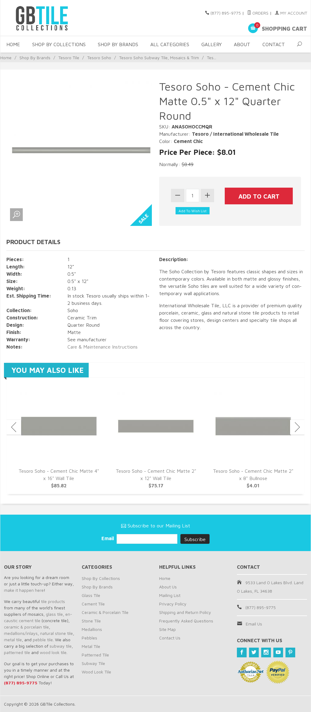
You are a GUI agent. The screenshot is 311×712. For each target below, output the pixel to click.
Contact (273, 44)
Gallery (211, 44)
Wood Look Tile (96, 671)
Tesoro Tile (68, 57)
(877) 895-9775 (225, 12)
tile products (53, 601)
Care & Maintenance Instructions (102, 346)
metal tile (13, 639)
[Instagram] (266, 652)
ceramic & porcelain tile (26, 626)
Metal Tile (91, 646)
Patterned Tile (95, 654)
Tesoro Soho (99, 57)
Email (108, 538)
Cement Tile (93, 603)
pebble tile (43, 639)
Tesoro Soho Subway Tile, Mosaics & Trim (159, 57)
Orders (259, 12)
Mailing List (169, 595)
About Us (168, 586)
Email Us (254, 623)
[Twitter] (254, 652)
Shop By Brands (118, 44)
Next (297, 427)
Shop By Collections (59, 44)
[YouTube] (278, 652)
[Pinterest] (290, 652)
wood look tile (53, 652)
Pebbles (89, 637)
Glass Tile (91, 595)
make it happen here (24, 590)
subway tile (61, 646)
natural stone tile (56, 633)
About (242, 44)
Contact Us (169, 637)
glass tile (54, 614)
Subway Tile (93, 663)
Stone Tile (91, 620)
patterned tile (17, 652)
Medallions (92, 629)
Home (13, 44)
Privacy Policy (172, 603)
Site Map (167, 629)
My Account (293, 12)
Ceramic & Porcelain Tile (105, 612)
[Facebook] (242, 652)
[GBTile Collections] (52, 18)
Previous (13, 427)
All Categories (169, 44)
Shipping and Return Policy (185, 612)
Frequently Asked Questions (186, 620)
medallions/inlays (21, 633)
